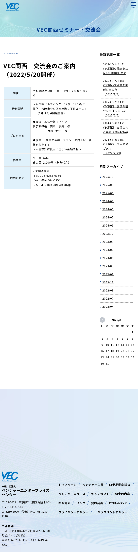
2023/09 (108, 242)
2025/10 (108, 177)
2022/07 (108, 298)
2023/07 (108, 250)
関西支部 (64, 503)
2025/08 (108, 185)
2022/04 (108, 306)
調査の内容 (122, 494)
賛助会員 (97, 503)
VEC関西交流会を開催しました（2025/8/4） (115, 89)
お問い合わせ (118, 503)
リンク (80, 503)
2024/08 (108, 201)
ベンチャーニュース (71, 494)
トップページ (67, 484)
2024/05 (108, 217)
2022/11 (108, 282)
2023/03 (108, 266)
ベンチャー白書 (93, 484)
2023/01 (108, 274)
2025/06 (108, 193)
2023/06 (108, 258)
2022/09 (108, 290)
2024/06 (108, 209)
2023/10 (108, 234)
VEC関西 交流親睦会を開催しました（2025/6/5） (115, 110)
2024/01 (108, 225)
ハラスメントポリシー (111, 512)
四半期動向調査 (119, 484)
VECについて (100, 494)
